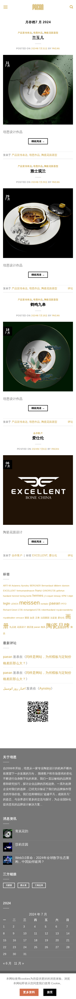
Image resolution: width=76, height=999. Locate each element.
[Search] (71, 7)
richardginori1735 (32, 610)
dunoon (65, 585)
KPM (64, 596)
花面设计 (21, 627)
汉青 (37, 617)
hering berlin (26, 596)
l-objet (70, 596)
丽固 (27, 617)
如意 (32, 617)
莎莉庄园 (21, 844)
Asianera (16, 585)
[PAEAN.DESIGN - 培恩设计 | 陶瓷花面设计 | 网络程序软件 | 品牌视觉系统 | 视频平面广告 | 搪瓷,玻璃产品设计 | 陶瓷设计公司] (38, 7)
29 (4, 954)
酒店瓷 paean (33, 627)
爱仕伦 (38, 438)
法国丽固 (45, 617)
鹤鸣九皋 (38, 304)
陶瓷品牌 (58, 625)
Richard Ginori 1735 (13, 610)
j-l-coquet (48, 596)
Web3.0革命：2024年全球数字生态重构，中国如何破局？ (42, 859)
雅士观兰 (38, 171)
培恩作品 (38, 32)
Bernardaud (47, 585)
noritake (44, 604)
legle (6, 603)
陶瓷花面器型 (51, 32)
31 (25, 954)
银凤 (43, 627)
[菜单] (5, 7)
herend (15, 596)
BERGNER (35, 585)
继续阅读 (38, 141)
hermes (37, 595)
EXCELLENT (39, 555)
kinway (57, 596)
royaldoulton (9, 617)
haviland (7, 596)
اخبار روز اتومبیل (14, 688)
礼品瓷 (13, 627)
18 (35, 940)
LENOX (14, 604)
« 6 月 (7, 963)
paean (56, 48)
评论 (70, 288)
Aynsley (25, 585)
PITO (63, 604)
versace (20, 617)
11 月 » (19, 963)
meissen (29, 603)
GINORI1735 (49, 590)
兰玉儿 (38, 38)
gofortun (60, 590)
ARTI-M (7, 585)
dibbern (57, 585)
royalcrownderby (64, 610)
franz (38, 590)
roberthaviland (48, 610)
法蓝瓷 (53, 617)
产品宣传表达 (25, 32)
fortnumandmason (25, 590)
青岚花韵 (21, 831)
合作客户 (38, 433)
